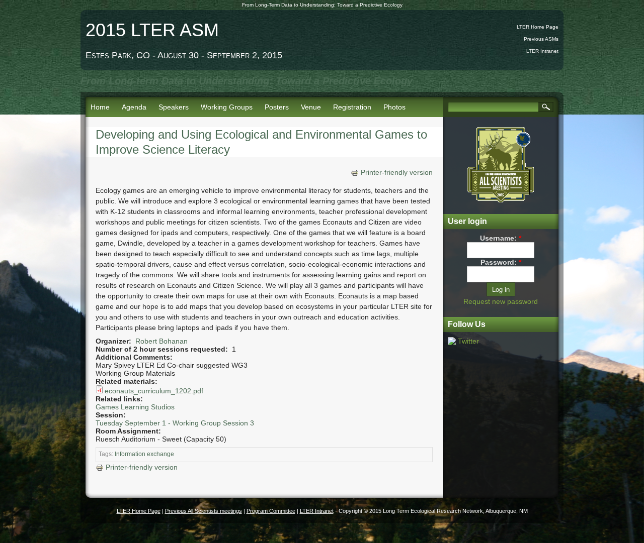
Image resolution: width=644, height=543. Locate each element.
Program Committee (271, 511)
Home (100, 107)
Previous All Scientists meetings (203, 511)
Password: (500, 262)
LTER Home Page (537, 27)
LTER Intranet (542, 51)
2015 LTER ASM (152, 30)
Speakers (173, 107)
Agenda (134, 107)
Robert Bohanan (161, 341)
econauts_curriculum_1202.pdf (154, 391)
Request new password (500, 301)
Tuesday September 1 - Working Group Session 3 (175, 423)
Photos (394, 107)
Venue (311, 107)
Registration (352, 107)
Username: (500, 238)
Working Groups (227, 107)
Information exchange (144, 454)
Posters (277, 107)
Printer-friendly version (397, 172)
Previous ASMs (541, 39)
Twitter (468, 341)
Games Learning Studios (135, 407)
